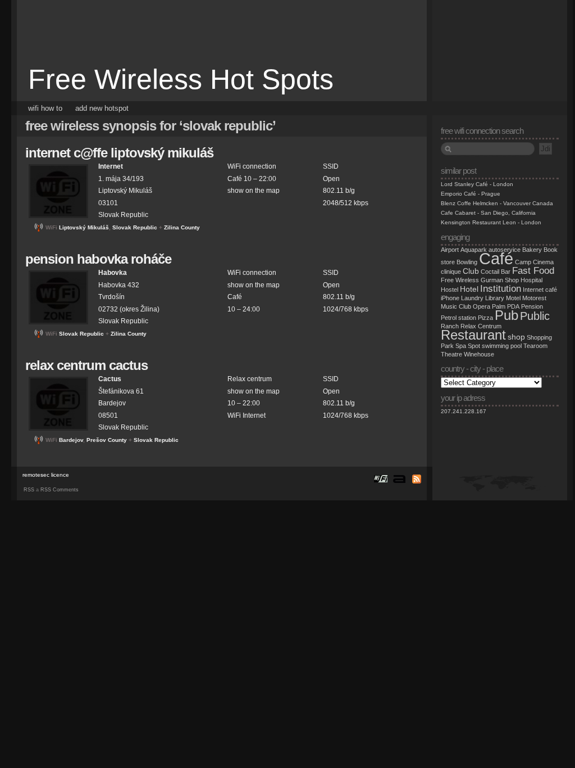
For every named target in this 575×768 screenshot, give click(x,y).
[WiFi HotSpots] (380, 478)
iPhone (450, 298)
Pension (532, 306)
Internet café (540, 289)
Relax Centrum (480, 326)
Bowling (467, 262)
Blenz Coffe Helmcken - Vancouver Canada (497, 203)
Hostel (449, 289)
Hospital (531, 280)
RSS (29, 490)
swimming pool (502, 345)
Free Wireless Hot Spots (181, 79)
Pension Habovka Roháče (98, 258)
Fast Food (533, 270)
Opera (481, 306)
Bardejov (71, 440)
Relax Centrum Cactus (86, 365)
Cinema (543, 262)
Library (494, 298)
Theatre (451, 354)
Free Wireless (460, 280)
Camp (523, 262)
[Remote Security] (399, 478)
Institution (500, 288)
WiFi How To (45, 108)
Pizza (485, 317)
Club (471, 271)
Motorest (534, 298)
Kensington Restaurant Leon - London (491, 222)
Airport (450, 249)
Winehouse (479, 354)
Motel (513, 298)
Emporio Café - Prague (470, 194)
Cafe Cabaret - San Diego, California (488, 213)
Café (496, 258)
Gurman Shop (500, 280)
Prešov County (106, 440)
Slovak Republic (134, 227)
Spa (460, 345)
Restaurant (473, 334)
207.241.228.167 (463, 411)
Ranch (450, 326)
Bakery (532, 249)
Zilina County (182, 227)
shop (516, 337)
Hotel (469, 289)
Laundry (472, 298)
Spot (474, 345)
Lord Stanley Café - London (477, 184)
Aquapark (473, 249)
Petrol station (458, 317)
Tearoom (535, 345)
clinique (451, 271)
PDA (513, 306)
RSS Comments (59, 490)
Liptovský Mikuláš (84, 227)
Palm (498, 306)
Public (535, 316)
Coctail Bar (495, 271)
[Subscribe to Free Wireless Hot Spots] (415, 478)
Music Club (456, 306)
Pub (506, 315)
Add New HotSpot (102, 108)
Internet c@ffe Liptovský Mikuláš (119, 152)
